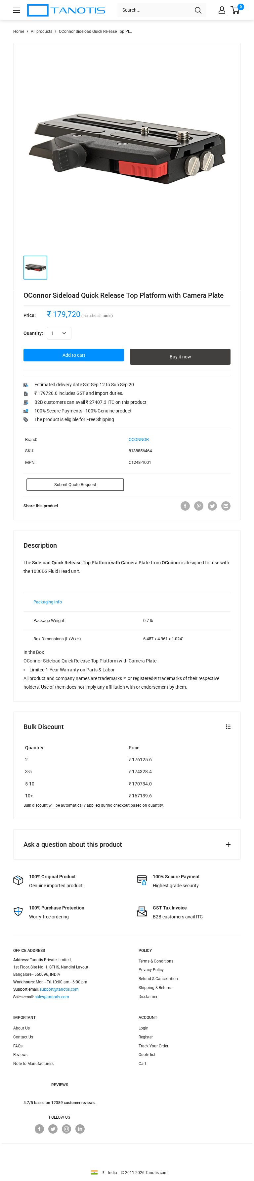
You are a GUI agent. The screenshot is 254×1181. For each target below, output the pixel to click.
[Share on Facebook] (185, 506)
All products (41, 31)
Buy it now (180, 356)
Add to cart (74, 355)
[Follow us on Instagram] (66, 1129)
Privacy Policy (151, 969)
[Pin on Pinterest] (198, 506)
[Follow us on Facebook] (39, 1129)
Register (146, 1037)
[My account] (222, 10)
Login (143, 1028)
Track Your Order (153, 1046)
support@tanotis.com (59, 989)
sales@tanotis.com (52, 997)
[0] (235, 10)
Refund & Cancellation (158, 978)
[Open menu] (16, 10)
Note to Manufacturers (33, 1063)
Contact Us (23, 1037)
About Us (21, 1028)
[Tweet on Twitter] (212, 506)
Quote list (147, 1054)
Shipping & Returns (155, 987)
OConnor (139, 439)
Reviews (20, 1054)
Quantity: (33, 333)
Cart (142, 1063)
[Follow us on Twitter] (53, 1129)
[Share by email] (226, 506)
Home (18, 31)
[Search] (198, 10)
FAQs (17, 1046)
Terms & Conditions (156, 961)
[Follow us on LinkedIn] (80, 1129)
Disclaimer (148, 996)
